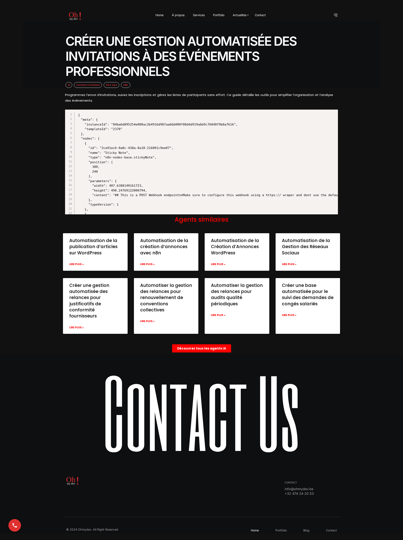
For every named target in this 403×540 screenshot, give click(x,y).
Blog (306, 530)
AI (69, 85)
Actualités (239, 15)
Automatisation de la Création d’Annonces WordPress (235, 246)
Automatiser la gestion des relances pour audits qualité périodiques (237, 294)
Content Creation (88, 85)
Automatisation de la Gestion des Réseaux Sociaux (306, 246)
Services (199, 15)
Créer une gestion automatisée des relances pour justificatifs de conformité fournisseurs (89, 300)
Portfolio (218, 15)
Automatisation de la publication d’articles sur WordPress (93, 246)
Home (160, 15)
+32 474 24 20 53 (299, 493)
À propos (178, 15)
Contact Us (201, 411)
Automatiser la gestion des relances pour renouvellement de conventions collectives (166, 297)
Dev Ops (111, 85)
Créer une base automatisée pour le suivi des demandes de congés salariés (308, 294)
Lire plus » (76, 264)
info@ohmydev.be (299, 489)
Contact (260, 15)
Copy (207, 113)
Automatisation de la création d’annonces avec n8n (164, 246)
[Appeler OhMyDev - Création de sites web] (14, 525)
